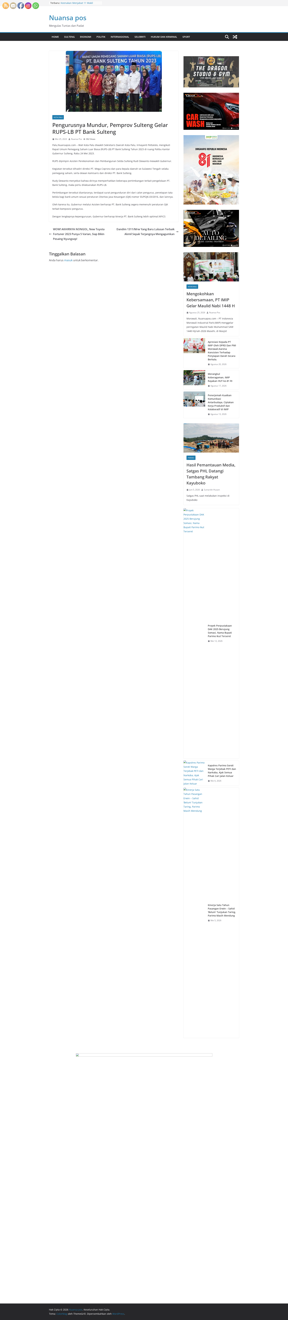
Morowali (192, 286)
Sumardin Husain (212, 489)
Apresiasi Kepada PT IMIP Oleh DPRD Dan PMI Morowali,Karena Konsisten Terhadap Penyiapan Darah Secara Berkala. (222, 350)
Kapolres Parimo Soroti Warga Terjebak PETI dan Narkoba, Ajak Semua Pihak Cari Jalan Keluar (222, 771)
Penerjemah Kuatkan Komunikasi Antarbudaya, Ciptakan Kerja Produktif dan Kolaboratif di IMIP (221, 402)
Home (55, 36)
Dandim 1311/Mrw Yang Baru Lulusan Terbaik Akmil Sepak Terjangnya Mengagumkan (145, 231)
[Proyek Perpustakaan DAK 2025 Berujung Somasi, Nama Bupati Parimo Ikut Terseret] (194, 633)
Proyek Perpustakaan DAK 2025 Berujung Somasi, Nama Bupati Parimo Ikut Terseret (220, 631)
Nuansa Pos (76, 139)
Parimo (191, 458)
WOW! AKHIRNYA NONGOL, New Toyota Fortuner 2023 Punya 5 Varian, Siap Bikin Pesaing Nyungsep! (78, 234)
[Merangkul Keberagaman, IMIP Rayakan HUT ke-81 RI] (194, 380)
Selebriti (140, 36)
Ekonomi (85, 36)
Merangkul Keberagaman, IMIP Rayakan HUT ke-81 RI (220, 377)
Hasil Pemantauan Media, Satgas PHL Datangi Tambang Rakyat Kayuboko (210, 474)
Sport (186, 36)
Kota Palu (58, 117)
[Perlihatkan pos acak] (235, 37)
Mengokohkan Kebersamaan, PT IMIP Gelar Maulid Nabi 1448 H (210, 299)
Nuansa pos (67, 17)
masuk (68, 260)
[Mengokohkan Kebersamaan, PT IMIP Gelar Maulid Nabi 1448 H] (211, 266)
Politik (100, 36)
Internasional (120, 36)
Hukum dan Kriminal (164, 36)
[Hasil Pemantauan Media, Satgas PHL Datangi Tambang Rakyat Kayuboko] (211, 438)
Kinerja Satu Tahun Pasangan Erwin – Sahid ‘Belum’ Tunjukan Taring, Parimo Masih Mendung (222, 910)
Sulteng (69, 36)
